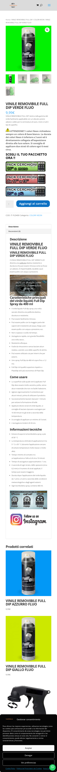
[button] (47, 29)
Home (8, 20)
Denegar (28, 755)
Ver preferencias (28, 762)
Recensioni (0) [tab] (14, 231)
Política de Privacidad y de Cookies (29, 768)
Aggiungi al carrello (33, 203)
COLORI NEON (39, 20)
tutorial (43, 533)
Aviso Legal (47, 768)
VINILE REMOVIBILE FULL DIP (22, 20)
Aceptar (28, 748)
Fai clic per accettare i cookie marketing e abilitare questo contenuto (28, 285)
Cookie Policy (10, 768)
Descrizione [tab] (13, 226)
